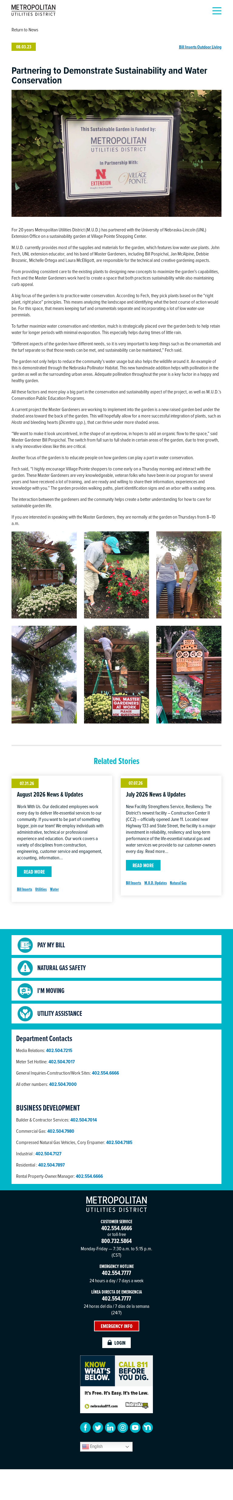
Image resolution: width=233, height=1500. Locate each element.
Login (120, 1343)
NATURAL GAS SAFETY (61, 968)
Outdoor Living (209, 47)
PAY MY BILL (51, 945)
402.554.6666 (89, 1176)
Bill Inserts (188, 47)
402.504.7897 (51, 1164)
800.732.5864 (116, 1241)
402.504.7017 (62, 1061)
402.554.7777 (116, 1272)
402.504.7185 (119, 1142)
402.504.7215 (59, 1050)
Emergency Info (117, 1326)
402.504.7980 (60, 1131)
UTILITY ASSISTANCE (59, 1013)
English (96, 1446)
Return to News (25, 29)
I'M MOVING (50, 990)
